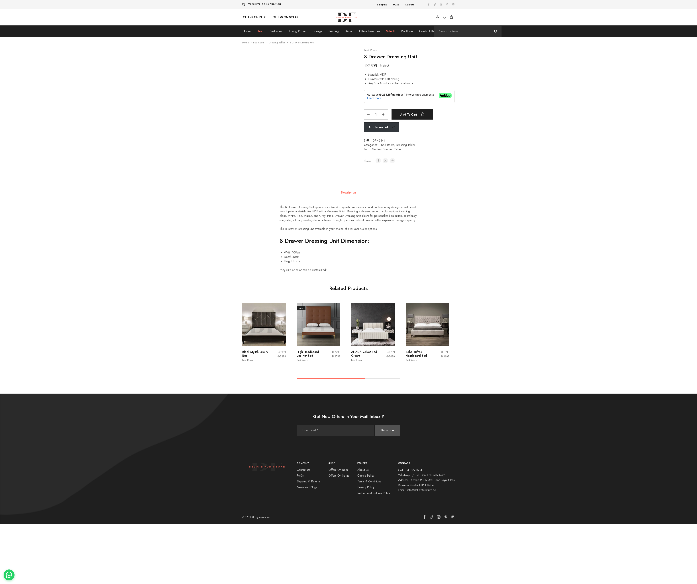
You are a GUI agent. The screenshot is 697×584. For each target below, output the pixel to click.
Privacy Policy (365, 487)
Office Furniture (369, 31)
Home (246, 31)
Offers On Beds (338, 470)
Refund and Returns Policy (373, 493)
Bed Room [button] (276, 31)
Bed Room (258, 42)
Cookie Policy (365, 476)
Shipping (382, 4)
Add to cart (409, 114)
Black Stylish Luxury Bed (255, 354)
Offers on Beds (254, 17)
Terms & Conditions (369, 481)
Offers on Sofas (285, 17)
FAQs (396, 4)
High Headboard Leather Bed (308, 354)
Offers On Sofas (339, 476)
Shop (260, 31)
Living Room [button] (297, 31)
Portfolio (407, 31)
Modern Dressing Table (386, 149)
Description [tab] (348, 192)
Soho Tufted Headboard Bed (416, 354)
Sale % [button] (390, 31)
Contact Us (426, 31)
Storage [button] (317, 31)
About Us (363, 470)
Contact (409, 4)
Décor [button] (349, 31)
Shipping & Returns (308, 481)
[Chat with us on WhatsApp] (9, 574)
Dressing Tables (277, 42)
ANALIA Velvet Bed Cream (364, 354)
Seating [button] (334, 31)
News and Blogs (307, 487)
